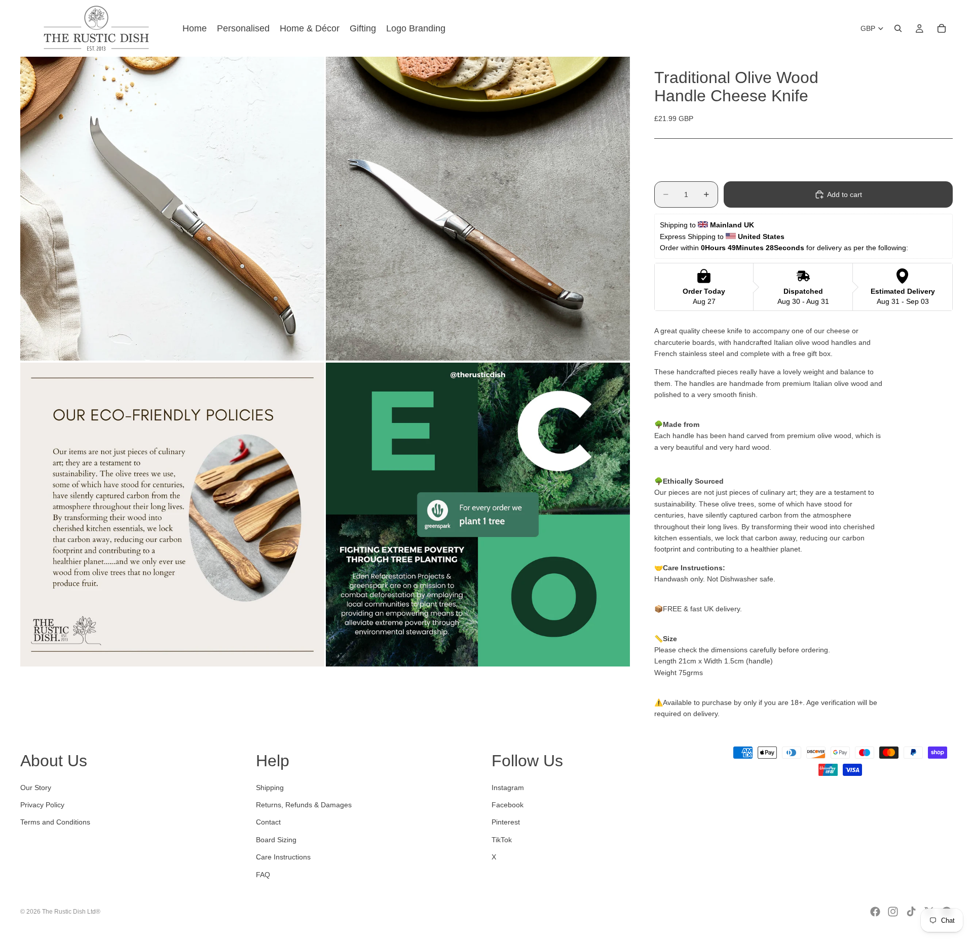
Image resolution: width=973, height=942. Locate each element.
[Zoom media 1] (172, 209)
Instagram (508, 787)
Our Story (35, 787)
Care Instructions (283, 857)
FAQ (263, 875)
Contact (268, 822)
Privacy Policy (42, 805)
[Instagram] (893, 912)
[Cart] (941, 28)
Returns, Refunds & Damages (304, 805)
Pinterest (506, 822)
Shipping (270, 787)
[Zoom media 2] (478, 209)
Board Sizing (276, 840)
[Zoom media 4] (478, 514)
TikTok (502, 840)
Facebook (507, 805)
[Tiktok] (911, 912)
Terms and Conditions (55, 822)
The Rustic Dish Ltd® (71, 911)
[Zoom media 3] (172, 514)
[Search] (898, 28)
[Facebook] (875, 912)
